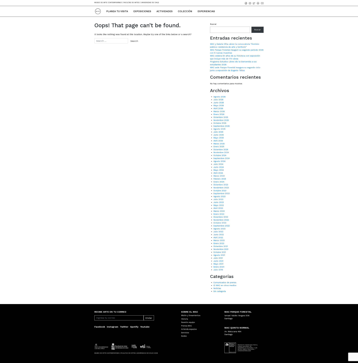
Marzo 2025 (219, 143)
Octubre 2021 (219, 252)
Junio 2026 (218, 102)
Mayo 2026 (218, 105)
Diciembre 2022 (220, 217)
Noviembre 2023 (221, 187)
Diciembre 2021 (220, 246)
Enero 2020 (218, 267)
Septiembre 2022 (221, 226)
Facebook (99, 326)
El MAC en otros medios (224, 285)
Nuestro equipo (188, 322)
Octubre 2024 (219, 155)
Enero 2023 (218, 214)
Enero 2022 (218, 243)
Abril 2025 (218, 141)
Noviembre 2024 (221, 152)
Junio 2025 (218, 135)
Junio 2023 (218, 202)
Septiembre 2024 (221, 158)
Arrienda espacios (189, 329)
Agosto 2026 (219, 97)
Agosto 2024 (219, 161)
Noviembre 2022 (221, 220)
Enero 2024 (218, 182)
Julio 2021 (218, 258)
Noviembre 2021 (220, 249)
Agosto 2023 (219, 196)
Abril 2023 (218, 208)
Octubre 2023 (219, 190)
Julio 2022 (218, 231)
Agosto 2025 (219, 129)
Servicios (185, 333)
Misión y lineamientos (190, 315)
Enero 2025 (218, 146)
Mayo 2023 (218, 205)
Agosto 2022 (219, 229)
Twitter (124, 326)
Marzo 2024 (219, 176)
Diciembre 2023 (220, 185)
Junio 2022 (218, 234)
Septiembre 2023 (221, 193)
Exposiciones (142, 11)
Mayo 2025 (218, 138)
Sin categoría (219, 291)
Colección (185, 11)
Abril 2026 (218, 108)
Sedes (184, 336)
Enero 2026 (218, 114)
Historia (184, 319)
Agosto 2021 (219, 255)
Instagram (112, 326)
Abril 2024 (218, 173)
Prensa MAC (186, 326)
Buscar (213, 24)
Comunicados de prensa (224, 282)
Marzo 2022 (219, 240)
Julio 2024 (218, 164)
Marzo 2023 (219, 211)
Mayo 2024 (218, 170)
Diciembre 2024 (220, 149)
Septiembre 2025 (221, 126)
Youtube (144, 326)
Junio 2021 (218, 261)
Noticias (217, 288)
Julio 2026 (218, 99)
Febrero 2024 (219, 179)
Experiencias (206, 11)
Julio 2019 (218, 270)
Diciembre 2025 (220, 117)
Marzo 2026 (219, 111)
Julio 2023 (218, 199)
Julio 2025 (218, 132)
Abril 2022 (218, 237)
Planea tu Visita (117, 11)
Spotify (134, 326)
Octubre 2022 (219, 223)
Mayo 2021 (218, 264)
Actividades (164, 11)
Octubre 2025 (219, 123)
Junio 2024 (218, 167)
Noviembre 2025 (221, 120)
